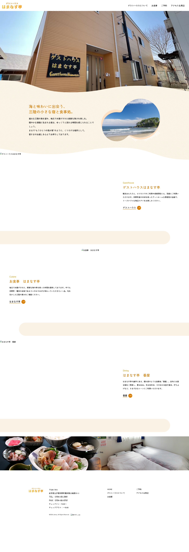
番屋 (125, 396)
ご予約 (164, 5)
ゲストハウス (129, 208)
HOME (109, 489)
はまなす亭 (14, 302)
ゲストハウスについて (138, 5)
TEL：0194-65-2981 (58, 496)
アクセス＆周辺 (178, 5)
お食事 (154, 5)
